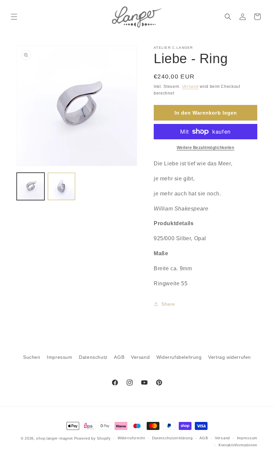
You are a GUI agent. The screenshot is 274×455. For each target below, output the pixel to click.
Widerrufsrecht (131, 438)
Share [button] (168, 304)
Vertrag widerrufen (229, 357)
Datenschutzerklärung (172, 438)
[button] (14, 16)
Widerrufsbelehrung (179, 357)
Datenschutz (93, 357)
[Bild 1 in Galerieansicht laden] (30, 186)
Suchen (31, 357)
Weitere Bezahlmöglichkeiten (206, 147)
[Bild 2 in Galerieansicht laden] (62, 186)
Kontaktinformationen (238, 445)
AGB (119, 357)
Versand (190, 86)
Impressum (59, 357)
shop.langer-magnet (54, 438)
